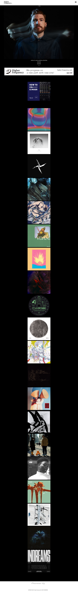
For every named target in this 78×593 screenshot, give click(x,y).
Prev (38, 6)
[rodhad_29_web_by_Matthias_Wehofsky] (39, 58)
